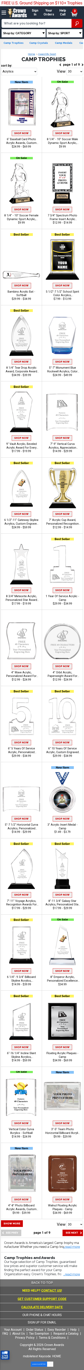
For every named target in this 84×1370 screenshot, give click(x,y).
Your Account (13, 1329)
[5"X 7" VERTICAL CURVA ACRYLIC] (62, 411)
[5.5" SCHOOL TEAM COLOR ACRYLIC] (62, 259)
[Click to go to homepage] (17, 12)
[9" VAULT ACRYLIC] (21, 411)
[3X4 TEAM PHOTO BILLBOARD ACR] (21, 1173)
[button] (71, 1247)
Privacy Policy (25, 1338)
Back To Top (42, 1283)
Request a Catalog (65, 1333)
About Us (18, 1333)
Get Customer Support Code (42, 1299)
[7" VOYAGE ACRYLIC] (21, 868)
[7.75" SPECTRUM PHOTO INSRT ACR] (62, 183)
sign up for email (42, 1322)
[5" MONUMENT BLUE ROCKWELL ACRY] (62, 335)
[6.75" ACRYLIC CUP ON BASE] (62, 488)
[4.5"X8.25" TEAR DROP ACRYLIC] (21, 335)
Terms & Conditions (52, 1338)
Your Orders (49, 12)
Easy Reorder (56, 1329)
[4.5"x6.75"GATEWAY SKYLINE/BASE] (21, 488)
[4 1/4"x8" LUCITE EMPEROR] (62, 944)
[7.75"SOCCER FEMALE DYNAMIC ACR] (21, 183)
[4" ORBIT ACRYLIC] (62, 640)
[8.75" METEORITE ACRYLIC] (21, 564)
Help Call (62, 12)
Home (31, 54)
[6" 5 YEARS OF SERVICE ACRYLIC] (21, 716)
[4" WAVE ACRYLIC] (21, 640)
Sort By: (6, 65)
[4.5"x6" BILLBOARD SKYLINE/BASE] (21, 944)
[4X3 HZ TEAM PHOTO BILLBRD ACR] (62, 1097)
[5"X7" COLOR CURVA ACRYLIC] (21, 1097)
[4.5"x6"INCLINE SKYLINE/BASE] (21, 1021)
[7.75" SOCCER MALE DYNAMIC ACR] (62, 107)
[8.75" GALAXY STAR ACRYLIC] (62, 868)
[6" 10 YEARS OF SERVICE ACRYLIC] (62, 716)
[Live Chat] (5, 1355)
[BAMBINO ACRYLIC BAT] (21, 259)
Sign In (35, 12)
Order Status (34, 1329)
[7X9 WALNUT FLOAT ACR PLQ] (62, 1173)
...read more (71, 1274)
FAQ (5, 1333)
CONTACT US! (51, 1290)
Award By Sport (47, 54)
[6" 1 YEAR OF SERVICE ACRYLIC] (62, 564)
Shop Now (21, 133)
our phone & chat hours (42, 1315)
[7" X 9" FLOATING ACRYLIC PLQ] (62, 1021)
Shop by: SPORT (59, 33)
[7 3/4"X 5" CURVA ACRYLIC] (21, 792)
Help (73, 1329)
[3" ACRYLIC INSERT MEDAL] (62, 792)
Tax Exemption (39, 1333)
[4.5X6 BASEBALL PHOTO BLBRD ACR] (21, 107)
